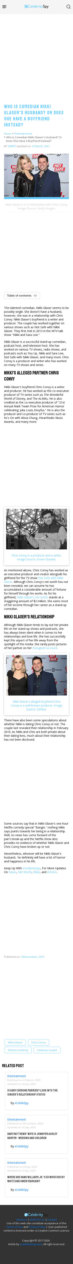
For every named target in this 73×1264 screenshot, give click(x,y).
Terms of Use (14, 1227)
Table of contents (19, 295)
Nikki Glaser (15, 1042)
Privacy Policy (37, 1227)
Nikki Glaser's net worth (32, 597)
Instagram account (44, 648)
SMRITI (12, 146)
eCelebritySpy (31, 868)
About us (21, 1219)
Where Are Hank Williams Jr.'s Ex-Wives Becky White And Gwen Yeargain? (36, 1179)
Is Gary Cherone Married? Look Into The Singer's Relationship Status (32, 1092)
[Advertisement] (36, 54)
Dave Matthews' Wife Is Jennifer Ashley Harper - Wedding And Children (32, 1136)
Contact (52, 1219)
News (12, 872)
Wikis (36, 872)
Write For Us (37, 1219)
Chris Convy (38, 1042)
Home (7, 133)
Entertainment (23, 133)
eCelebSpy (21, 1103)
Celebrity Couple (47, 1050)
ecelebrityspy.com (31, 1244)
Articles (52, 872)
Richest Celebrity (18, 1050)
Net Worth (25, 872)
